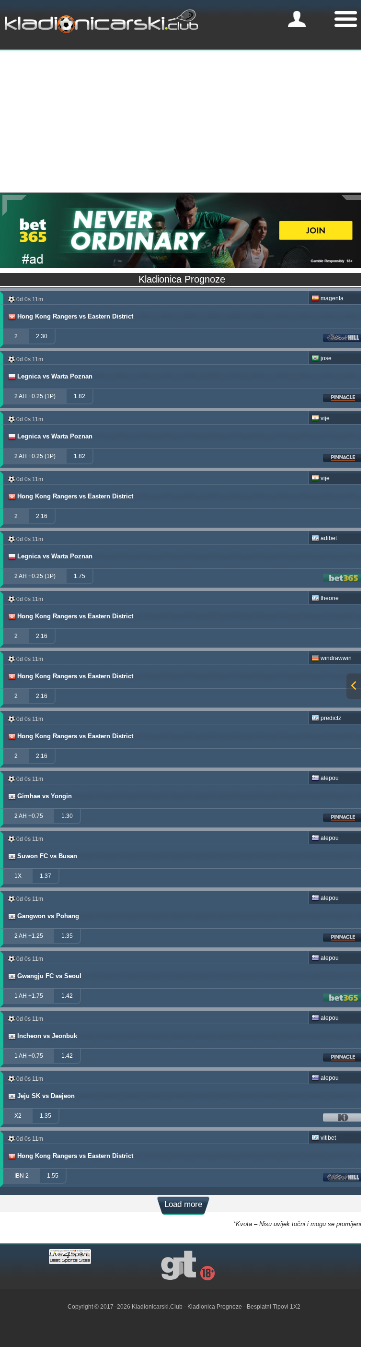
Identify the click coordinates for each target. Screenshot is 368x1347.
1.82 (79, 396)
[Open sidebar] (353, 686)
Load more (183, 1204)
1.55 (52, 1175)
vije (325, 418)
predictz (331, 718)
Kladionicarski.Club (157, 1306)
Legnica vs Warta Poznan (54, 376)
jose (326, 358)
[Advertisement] (184, 120)
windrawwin (336, 658)
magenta (332, 298)
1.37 (45, 876)
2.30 (41, 336)
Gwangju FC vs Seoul (49, 976)
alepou (330, 778)
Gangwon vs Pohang (48, 916)
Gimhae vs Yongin (44, 796)
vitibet (328, 1137)
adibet (329, 538)
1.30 (67, 816)
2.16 (41, 516)
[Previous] (14, 205)
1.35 (67, 936)
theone (330, 598)
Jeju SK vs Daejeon (46, 1095)
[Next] (354, 205)
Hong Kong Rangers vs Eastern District (75, 316)
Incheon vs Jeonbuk (47, 1036)
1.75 (79, 576)
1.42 (67, 996)
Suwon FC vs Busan (47, 856)
